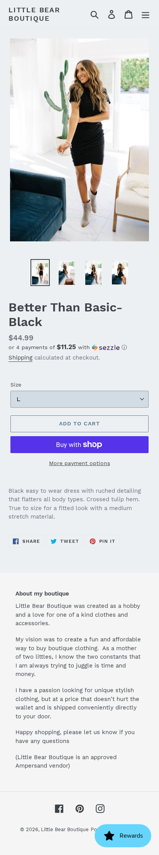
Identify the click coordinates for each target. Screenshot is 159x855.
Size (15, 384)
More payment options (79, 463)
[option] (40, 272)
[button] (79, 347)
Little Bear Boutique (34, 14)
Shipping (20, 357)
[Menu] (145, 14)
